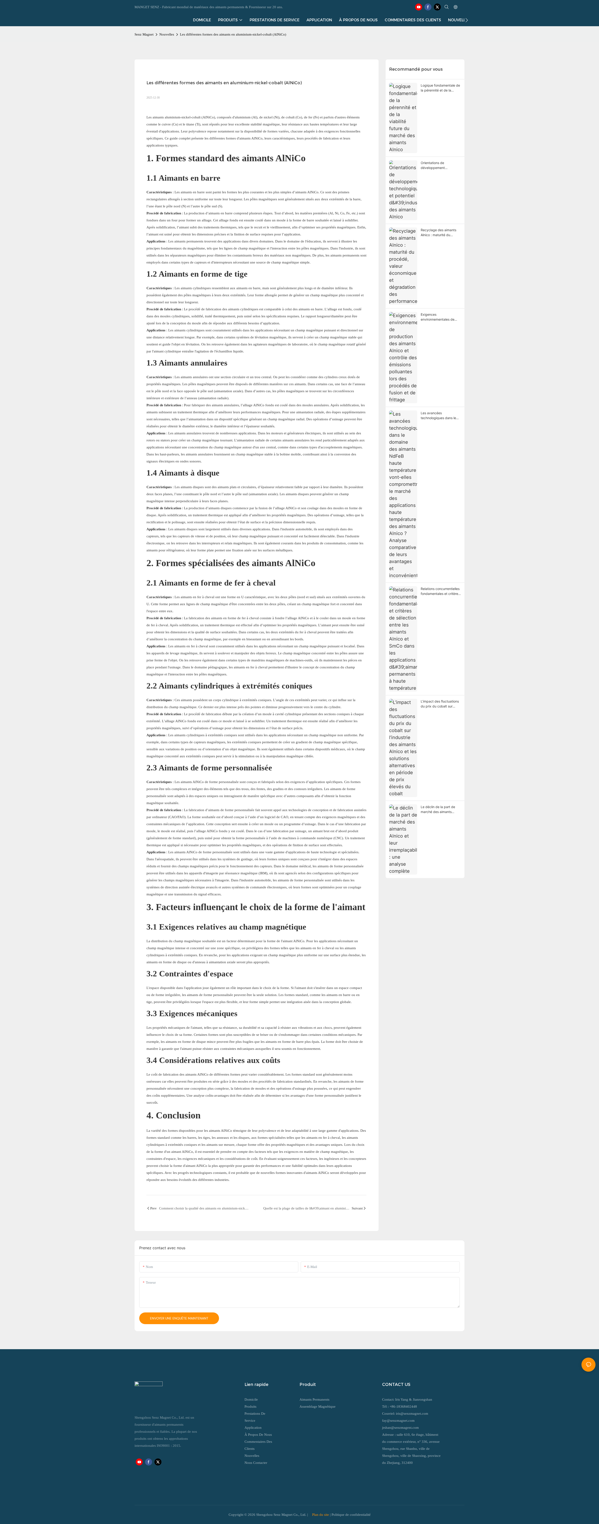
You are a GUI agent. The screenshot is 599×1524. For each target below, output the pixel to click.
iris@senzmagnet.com (412, 1413)
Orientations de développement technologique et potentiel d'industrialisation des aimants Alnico (441, 165)
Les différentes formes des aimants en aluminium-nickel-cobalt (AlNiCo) (233, 34)
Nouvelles (166, 34)
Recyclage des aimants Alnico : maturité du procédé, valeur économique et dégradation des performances (438, 232)
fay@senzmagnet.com (398, 1420)
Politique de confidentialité (351, 1515)
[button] (466, 20)
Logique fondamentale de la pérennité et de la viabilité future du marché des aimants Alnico (440, 88)
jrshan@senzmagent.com (400, 1427)
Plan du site (320, 1515)
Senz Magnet (144, 34)
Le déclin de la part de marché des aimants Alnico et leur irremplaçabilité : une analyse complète (438, 809)
